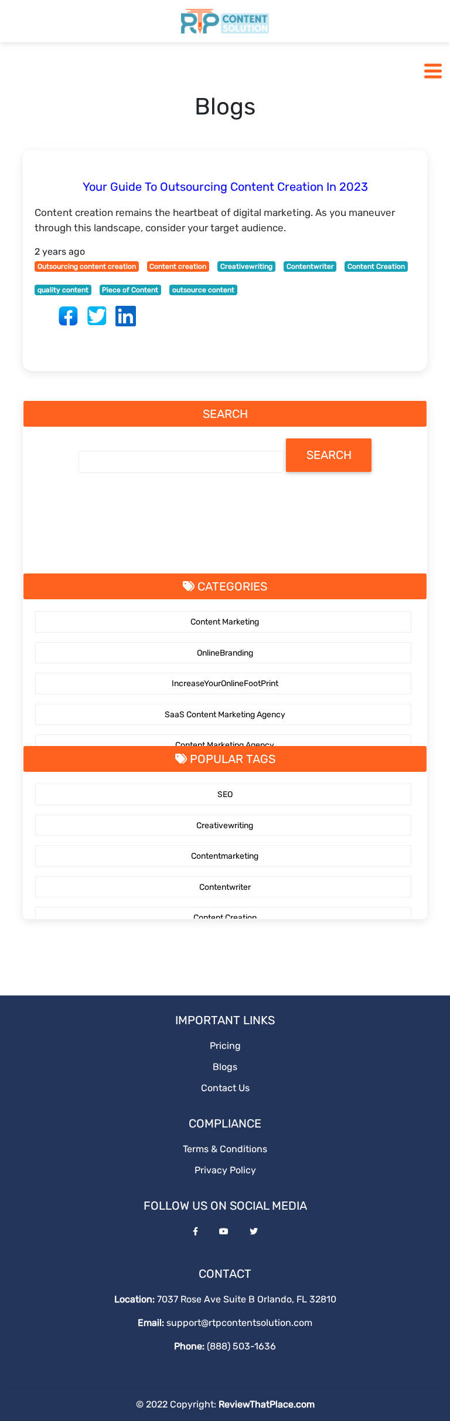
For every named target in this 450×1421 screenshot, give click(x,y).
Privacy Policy (225, 1170)
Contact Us (225, 1087)
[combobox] (181, 462)
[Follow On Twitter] (253, 1231)
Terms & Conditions (225, 1149)
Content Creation (376, 266)
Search (329, 455)
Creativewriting (246, 266)
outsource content (203, 290)
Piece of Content (130, 290)
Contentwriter (310, 266)
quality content (63, 290)
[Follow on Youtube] (223, 1231)
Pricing (225, 1045)
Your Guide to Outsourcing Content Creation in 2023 (225, 187)
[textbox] (82, 461)
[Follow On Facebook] (195, 1231)
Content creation (177, 266)
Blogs (225, 1066)
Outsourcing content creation (87, 266)
